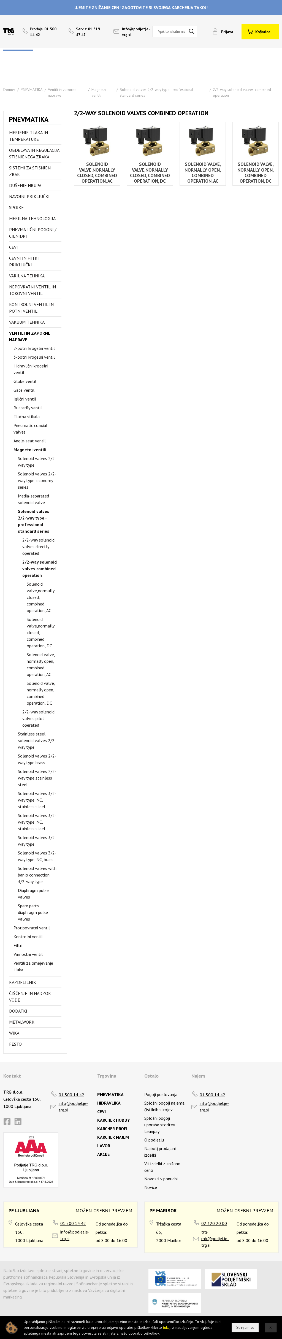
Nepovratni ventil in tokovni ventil (32, 290)
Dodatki (18, 1011)
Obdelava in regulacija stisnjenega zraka (34, 153)
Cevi (13, 247)
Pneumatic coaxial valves (30, 429)
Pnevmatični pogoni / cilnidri (32, 233)
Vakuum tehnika (27, 322)
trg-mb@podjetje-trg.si (215, 1238)
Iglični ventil (24, 399)
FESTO (15, 1044)
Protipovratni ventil (31, 927)
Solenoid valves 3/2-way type (37, 841)
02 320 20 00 (214, 1223)
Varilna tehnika (27, 275)
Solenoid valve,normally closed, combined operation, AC (40, 597)
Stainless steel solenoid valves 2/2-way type (37, 740)
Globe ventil (24, 381)
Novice (150, 1187)
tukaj (166, 1327)
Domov (9, 89)
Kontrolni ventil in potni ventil (31, 308)
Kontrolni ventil (28, 936)
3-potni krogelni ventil (34, 357)
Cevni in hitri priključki (24, 261)
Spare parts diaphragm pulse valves (33, 912)
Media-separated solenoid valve (33, 499)
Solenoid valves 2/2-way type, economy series (37, 480)
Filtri (17, 945)
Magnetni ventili (29, 449)
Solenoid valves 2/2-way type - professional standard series (33, 521)
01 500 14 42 (71, 1094)
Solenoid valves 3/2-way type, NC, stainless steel (37, 800)
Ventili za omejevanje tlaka (33, 966)
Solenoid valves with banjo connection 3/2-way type (37, 874)
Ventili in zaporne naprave (29, 336)
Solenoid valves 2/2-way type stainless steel (37, 778)
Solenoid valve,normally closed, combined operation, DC (40, 632)
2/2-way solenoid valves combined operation (39, 568)
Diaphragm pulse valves (33, 894)
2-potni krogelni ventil (34, 348)
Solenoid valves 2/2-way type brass (37, 759)
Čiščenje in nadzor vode (30, 997)
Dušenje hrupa (25, 185)
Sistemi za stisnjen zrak (30, 171)
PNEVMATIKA (31, 89)
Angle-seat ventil (29, 440)
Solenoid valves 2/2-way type (37, 462)
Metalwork (21, 1022)
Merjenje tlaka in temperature (28, 136)
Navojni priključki (29, 196)
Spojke (16, 207)
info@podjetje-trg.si (73, 1106)
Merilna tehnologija (32, 218)
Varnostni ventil (28, 954)
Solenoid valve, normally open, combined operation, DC (41, 693)
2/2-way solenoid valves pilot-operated (38, 718)
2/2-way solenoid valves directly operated (38, 546)
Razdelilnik (22, 982)
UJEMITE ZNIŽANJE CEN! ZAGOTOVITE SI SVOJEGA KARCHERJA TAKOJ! (141, 7)
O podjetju (154, 1140)
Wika (14, 1033)
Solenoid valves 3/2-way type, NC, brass (37, 856)
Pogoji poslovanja (160, 1094)
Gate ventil (23, 390)
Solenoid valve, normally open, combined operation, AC (41, 664)
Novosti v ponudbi (161, 1178)
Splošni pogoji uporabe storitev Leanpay (159, 1124)
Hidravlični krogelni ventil (30, 369)
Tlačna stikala (26, 416)
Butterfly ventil (27, 407)
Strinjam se (245, 1327)
